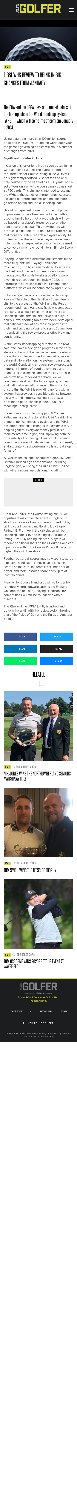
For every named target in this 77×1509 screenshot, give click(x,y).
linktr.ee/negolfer (38, 1023)
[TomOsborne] (38, 914)
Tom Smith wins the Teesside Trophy (30, 870)
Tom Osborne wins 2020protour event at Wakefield (34, 964)
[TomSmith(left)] (38, 822)
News (7, 67)
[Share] (5, 94)
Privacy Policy (54, 1033)
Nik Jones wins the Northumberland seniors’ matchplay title (38, 776)
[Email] (32, 94)
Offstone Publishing (36, 1033)
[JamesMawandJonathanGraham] (15, 492)
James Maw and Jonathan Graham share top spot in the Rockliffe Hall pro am (46, 495)
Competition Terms (45, 1036)
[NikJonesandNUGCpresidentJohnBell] (38, 726)
